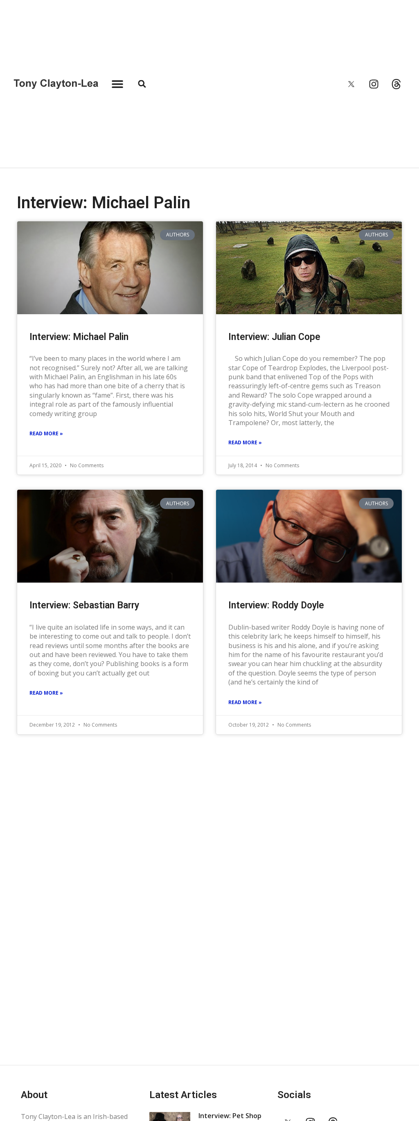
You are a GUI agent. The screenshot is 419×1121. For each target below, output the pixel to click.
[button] (117, 84)
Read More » (46, 433)
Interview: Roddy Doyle (276, 605)
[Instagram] (374, 84)
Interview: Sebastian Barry (84, 605)
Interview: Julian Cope (274, 336)
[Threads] (396, 84)
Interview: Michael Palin (78, 336)
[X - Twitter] (351, 84)
